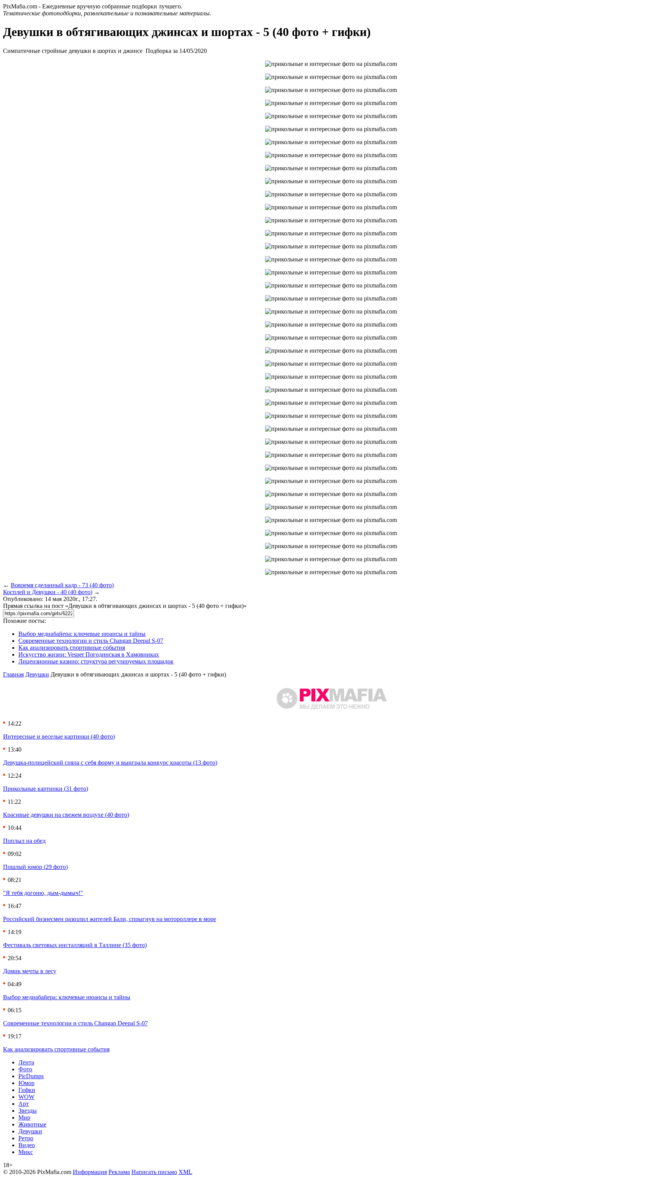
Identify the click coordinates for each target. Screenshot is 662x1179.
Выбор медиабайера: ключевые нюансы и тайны (82, 634)
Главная (13, 674)
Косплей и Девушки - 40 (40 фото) (47, 592)
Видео (26, 1145)
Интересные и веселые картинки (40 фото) (59, 736)
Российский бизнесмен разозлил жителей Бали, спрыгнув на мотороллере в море (109, 919)
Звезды (27, 1110)
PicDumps (31, 1076)
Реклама (119, 1172)
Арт (23, 1103)
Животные (32, 1124)
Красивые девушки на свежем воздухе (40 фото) (66, 814)
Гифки (26, 1090)
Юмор (26, 1083)
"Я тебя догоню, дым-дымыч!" (43, 893)
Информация (90, 1172)
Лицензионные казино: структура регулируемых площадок (96, 661)
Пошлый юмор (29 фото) (35, 867)
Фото (25, 1069)
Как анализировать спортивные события (71, 647)
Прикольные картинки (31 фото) (45, 788)
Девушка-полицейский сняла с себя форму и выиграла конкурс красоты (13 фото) (110, 762)
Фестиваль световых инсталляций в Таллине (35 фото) (75, 945)
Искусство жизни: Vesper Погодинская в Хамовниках (88, 654)
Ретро (25, 1138)
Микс (25, 1152)
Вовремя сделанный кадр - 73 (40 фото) (62, 585)
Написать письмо (154, 1172)
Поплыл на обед (24, 840)
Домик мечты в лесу (29, 971)
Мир (24, 1117)
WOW (26, 1097)
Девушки (37, 674)
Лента (26, 1062)
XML (185, 1172)
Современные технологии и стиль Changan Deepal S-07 (90, 640)
